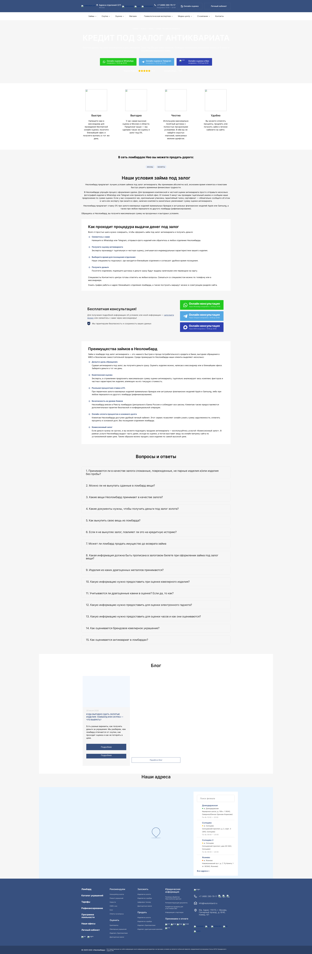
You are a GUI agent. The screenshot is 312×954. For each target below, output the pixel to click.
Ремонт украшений (116, 898)
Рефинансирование (92, 908)
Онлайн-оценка (191, 6)
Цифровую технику (144, 902)
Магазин (133, 16)
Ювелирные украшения (118, 929)
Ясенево (206, 857)
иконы (150, 167)
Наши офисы (88, 923)
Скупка (105, 16)
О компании (202, 16)
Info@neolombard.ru (208, 903)
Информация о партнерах (174, 912)
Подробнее (106, 747)
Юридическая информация (172, 890)
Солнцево (207, 823)
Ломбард (86, 889)
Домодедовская (210, 805)
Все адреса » (203, 871)
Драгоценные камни (117, 937)
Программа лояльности (88, 915)
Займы (91, 16)
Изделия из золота (144, 894)
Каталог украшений (92, 895)
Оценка (118, 16)
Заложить (142, 889)
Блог (111, 910)
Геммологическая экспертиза (157, 16)
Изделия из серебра (144, 898)
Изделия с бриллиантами (119, 933)
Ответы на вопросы (117, 914)
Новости (113, 902)
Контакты (219, 16)
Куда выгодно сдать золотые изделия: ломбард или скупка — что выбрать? (104, 717)
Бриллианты (114, 925)
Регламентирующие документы (176, 903)
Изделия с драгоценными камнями (149, 929)
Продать (142, 912)
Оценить (114, 920)
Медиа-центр (184, 16)
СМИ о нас (113, 906)
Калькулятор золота (117, 894)
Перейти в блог (156, 760)
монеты (161, 167)
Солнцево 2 (207, 840)
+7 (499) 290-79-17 (208, 896)
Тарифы (85, 902)
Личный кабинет (219, 6)
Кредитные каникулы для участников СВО (174, 907)
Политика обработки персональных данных (173, 898)
